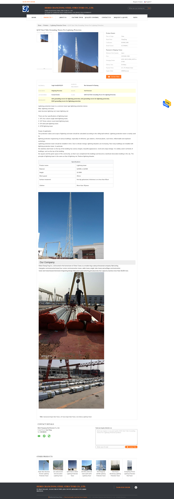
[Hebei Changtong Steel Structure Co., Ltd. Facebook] (136, 487)
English (148, 2)
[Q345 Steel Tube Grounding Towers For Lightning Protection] (44, 38)
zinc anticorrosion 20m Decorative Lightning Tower (58, 474)
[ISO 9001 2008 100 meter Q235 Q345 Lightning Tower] (87, 465)
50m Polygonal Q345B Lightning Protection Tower (101, 474)
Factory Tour (77, 17)
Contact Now (115, 76)
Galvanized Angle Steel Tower (51, 417)
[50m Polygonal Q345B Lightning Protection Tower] (101, 465)
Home (34, 17)
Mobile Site (52, 497)
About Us (62, 17)
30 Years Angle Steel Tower (68, 417)
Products (47, 17)
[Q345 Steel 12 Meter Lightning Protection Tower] (72, 465)
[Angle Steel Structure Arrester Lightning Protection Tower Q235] (44, 465)
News (135, 17)
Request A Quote (138, 2)
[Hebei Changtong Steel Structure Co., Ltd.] (34, 9)
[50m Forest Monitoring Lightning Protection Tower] (115, 465)
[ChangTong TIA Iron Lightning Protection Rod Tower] (130, 465)
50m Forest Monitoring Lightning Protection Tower (115, 474)
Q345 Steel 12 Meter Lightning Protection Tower (72, 474)
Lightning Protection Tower (58, 25)
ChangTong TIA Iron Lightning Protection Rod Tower (129, 474)
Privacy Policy (58, 497)
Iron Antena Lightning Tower (84, 417)
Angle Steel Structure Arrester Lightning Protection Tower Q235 (44, 475)
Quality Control (92, 17)
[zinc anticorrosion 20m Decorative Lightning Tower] (58, 465)
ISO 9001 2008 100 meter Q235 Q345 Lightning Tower (86, 474)
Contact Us (106, 17)
